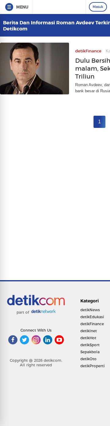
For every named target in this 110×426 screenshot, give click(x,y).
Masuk (98, 7)
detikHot (88, 338)
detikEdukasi (92, 317)
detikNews (90, 310)
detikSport (90, 345)
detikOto (88, 359)
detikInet (88, 331)
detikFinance (92, 324)
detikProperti (92, 366)
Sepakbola (90, 352)
